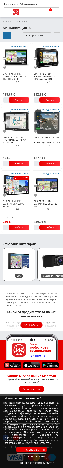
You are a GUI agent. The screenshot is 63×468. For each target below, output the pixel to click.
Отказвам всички (34, 456)
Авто (18, 22)
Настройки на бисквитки (34, 463)
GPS (25, 22)
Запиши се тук (31, 389)
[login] (56, 12)
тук (48, 442)
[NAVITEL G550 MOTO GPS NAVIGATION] (47, 57)
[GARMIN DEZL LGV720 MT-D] (47, 185)
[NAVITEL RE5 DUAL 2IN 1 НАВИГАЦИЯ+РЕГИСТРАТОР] (47, 121)
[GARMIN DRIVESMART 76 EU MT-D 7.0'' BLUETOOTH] (16, 185)
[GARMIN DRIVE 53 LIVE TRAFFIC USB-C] (16, 57)
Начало (8, 22)
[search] (40, 12)
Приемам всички (34, 449)
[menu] (7, 12)
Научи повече (37, 356)
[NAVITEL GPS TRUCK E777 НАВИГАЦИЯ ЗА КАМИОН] (16, 121)
